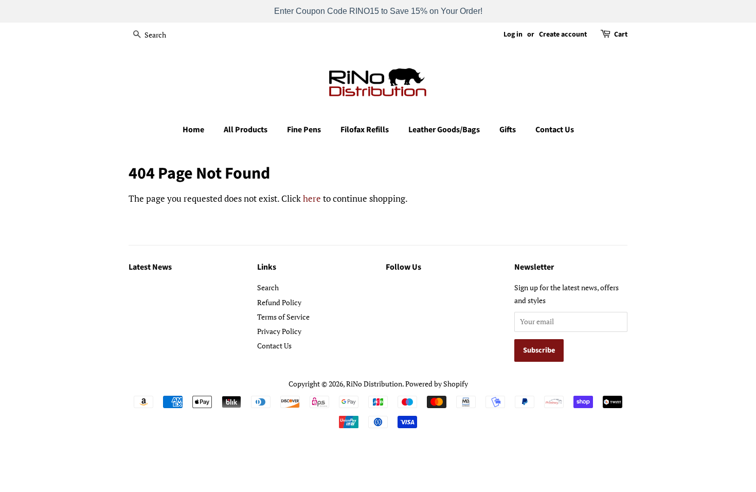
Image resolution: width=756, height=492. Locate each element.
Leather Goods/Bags (444, 129)
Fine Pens (304, 129)
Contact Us (554, 129)
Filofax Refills (364, 129)
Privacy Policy (279, 331)
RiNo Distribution (374, 384)
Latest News (150, 267)
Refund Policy (279, 302)
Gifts (507, 129)
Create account (563, 34)
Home (193, 129)
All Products (245, 129)
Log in (513, 34)
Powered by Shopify (436, 384)
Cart (620, 34)
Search (268, 287)
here (312, 198)
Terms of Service (283, 317)
